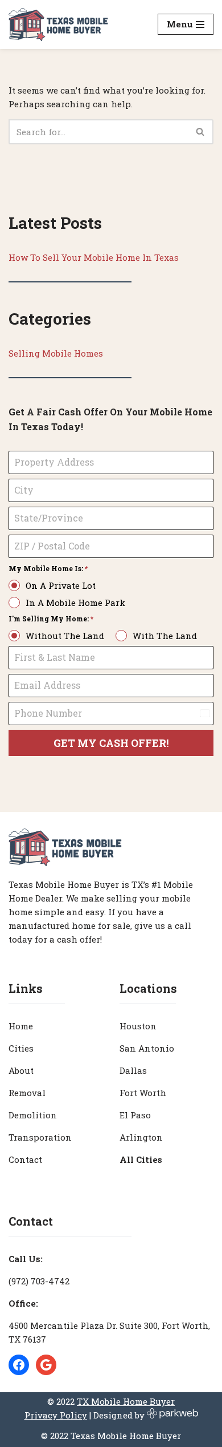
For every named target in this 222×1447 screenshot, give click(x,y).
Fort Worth (143, 1092)
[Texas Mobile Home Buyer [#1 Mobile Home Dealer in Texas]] (58, 24)
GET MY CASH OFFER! (111, 743)
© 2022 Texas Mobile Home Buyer (111, 1435)
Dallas (133, 1070)
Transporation (40, 1137)
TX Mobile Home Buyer (126, 1401)
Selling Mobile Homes (56, 353)
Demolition (33, 1115)
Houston (138, 1026)
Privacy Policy (55, 1415)
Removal (27, 1092)
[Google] (46, 1365)
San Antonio (147, 1048)
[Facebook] (19, 1365)
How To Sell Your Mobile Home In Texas (94, 257)
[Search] (200, 131)
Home (21, 1026)
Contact (25, 1159)
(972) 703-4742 (39, 1281)
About (21, 1070)
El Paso (135, 1115)
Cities (21, 1048)
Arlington (141, 1137)
